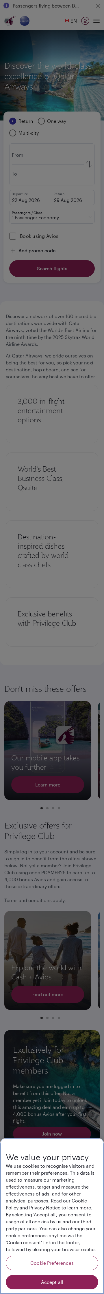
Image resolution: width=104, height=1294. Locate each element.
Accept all (52, 1282)
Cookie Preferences (52, 1263)
